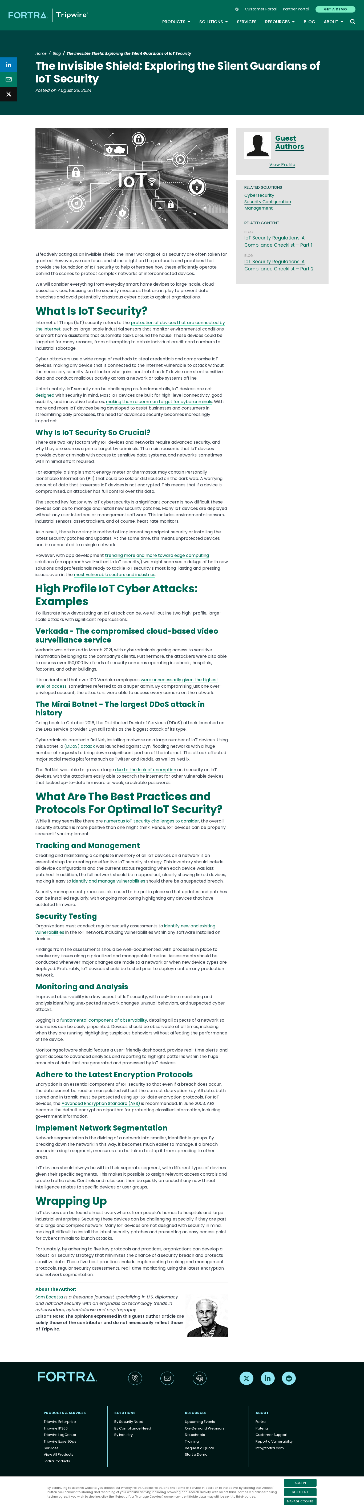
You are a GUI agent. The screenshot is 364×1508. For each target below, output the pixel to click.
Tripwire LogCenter (60, 1434)
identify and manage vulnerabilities (108, 881)
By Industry (123, 1434)
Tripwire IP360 (56, 1428)
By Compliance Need (132, 1428)
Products (176, 22)
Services (247, 22)
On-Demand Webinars (205, 1428)
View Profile (282, 165)
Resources (280, 22)
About (334, 22)
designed (44, 395)
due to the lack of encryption (145, 770)
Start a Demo (196, 1454)
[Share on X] (8, 94)
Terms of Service (188, 1488)
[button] (131, 180)
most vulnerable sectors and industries (114, 575)
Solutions (213, 22)
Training (192, 1441)
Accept (300, 1483)
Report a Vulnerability (274, 1441)
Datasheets (195, 1434)
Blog (309, 22)
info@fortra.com (270, 1448)
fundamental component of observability (103, 1020)
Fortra (261, 1421)
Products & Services (65, 1412)
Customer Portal (261, 9)
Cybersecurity (259, 195)
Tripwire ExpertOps (60, 1441)
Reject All (300, 1492)
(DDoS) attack (79, 746)
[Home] (48, 15)
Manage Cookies (300, 1501)
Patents (262, 1428)
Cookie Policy (152, 1488)
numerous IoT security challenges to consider (151, 821)
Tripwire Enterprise (60, 1421)
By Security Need (128, 1421)
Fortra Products (57, 1461)
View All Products (58, 1454)
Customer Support (272, 1434)
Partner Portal (296, 9)
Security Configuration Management (267, 205)
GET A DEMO (335, 9)
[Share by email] (8, 79)
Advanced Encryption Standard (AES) (101, 1103)
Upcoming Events (200, 1421)
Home (41, 53)
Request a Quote (199, 1448)
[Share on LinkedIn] (8, 64)
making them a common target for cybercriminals (159, 402)
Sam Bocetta (49, 1297)
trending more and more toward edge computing (157, 555)
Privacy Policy (131, 1488)
